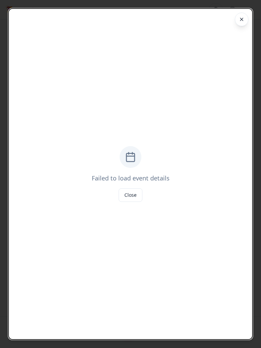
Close (130, 195)
